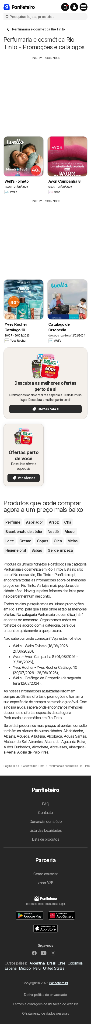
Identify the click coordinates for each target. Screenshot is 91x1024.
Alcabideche (73, 730)
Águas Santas (75, 736)
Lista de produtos (45, 839)
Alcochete (40, 747)
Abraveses (58, 747)
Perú (37, 968)
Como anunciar (45, 874)
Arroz (54, 522)
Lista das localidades (45, 830)
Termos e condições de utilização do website (45, 1004)
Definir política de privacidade (45, 995)
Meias (72, 541)
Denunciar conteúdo (45, 821)
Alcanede (52, 741)
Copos (42, 541)
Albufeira (38, 736)
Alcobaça (54, 736)
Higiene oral (15, 550)
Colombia (75, 963)
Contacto (45, 812)
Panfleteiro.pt (58, 983)
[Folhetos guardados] (65, 7)
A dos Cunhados (17, 747)
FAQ (45, 804)
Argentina (37, 963)
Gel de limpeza (60, 550)
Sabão (37, 550)
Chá (67, 522)
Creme (25, 541)
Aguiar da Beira (73, 741)
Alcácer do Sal (15, 741)
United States (53, 968)
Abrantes (35, 741)
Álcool (69, 531)
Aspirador (34, 522)
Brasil (51, 963)
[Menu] (84, 7)
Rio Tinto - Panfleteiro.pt (56, 574)
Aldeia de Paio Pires (32, 752)
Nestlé (53, 531)
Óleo (58, 541)
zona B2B (45, 882)
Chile (61, 963)
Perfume (12, 522)
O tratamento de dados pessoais (45, 1013)
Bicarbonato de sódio (23, 531)
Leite (9, 541)
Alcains (9, 736)
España (11, 968)
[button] (74, 7)
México (25, 968)
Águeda (23, 736)
